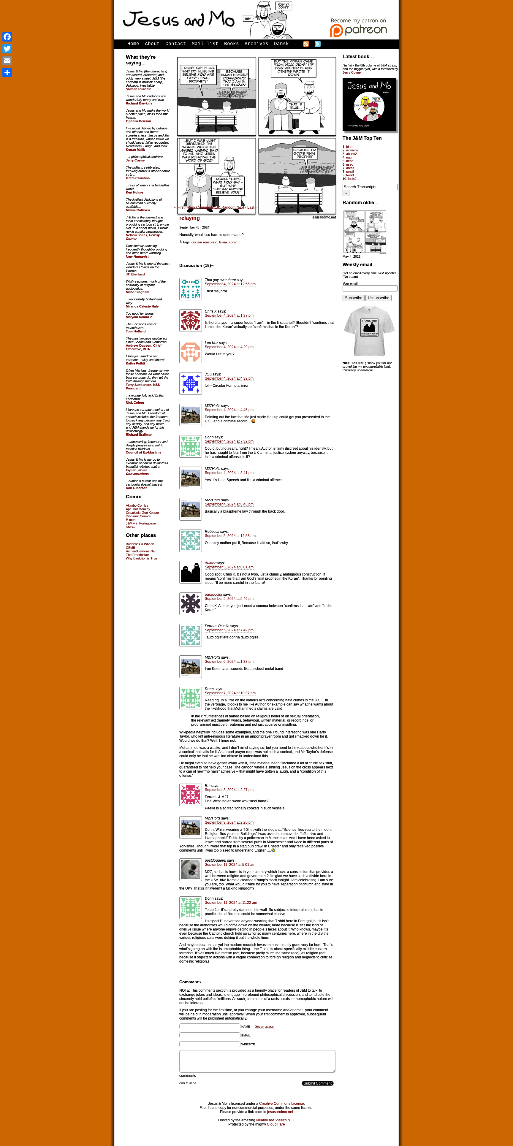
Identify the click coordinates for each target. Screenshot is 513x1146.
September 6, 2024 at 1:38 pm (229, 662)
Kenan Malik (135, 149)
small (350, 171)
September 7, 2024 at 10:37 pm (230, 693)
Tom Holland (136, 331)
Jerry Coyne (352, 72)
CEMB (130, 547)
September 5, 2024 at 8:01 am (229, 567)
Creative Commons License (281, 1103)
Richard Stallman (139, 434)
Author (210, 563)
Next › (241, 207)
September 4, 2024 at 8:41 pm (229, 473)
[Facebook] (7, 37)
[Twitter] (7, 49)
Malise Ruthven (138, 210)
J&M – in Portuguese (141, 523)
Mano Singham (137, 292)
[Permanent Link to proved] (365, 253)
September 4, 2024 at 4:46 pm (229, 410)
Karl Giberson (137, 488)
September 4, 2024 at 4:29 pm (229, 347)
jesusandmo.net (280, 1112)
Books (231, 44)
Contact (175, 44)
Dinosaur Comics (138, 516)
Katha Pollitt (135, 363)
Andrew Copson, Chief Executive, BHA (144, 347)
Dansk (281, 44)
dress (350, 168)
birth (349, 146)
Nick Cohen (135, 402)
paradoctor (213, 594)
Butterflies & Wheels (140, 544)
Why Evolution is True (141, 558)
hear (349, 161)
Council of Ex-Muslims (143, 452)
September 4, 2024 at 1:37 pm (229, 315)
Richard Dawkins (139, 103)
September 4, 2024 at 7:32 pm (229, 441)
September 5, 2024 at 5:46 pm (229, 599)
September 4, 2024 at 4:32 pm (229, 378)
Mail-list (205, 44)
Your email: (350, 283)
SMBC (130, 527)
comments (187, 1076)
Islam (223, 242)
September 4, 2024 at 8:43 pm (229, 504)
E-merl (130, 520)
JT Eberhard (135, 274)
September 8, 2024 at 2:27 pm (229, 790)
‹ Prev (190, 207)
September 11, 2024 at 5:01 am (230, 865)
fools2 (352, 178)
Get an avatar (264, 1026)
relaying (189, 218)
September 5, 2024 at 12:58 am (230, 536)
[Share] (7, 72)
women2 (352, 150)
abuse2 (351, 154)
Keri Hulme (134, 192)
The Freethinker (137, 555)
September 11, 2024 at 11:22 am (231, 903)
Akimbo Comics (137, 505)
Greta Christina (138, 178)
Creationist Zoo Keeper (142, 512)
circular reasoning (204, 242)
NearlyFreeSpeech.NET (275, 1120)
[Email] (7, 60)
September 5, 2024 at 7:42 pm (229, 630)
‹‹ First (179, 207)
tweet (350, 175)
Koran (233, 242)
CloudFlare (276, 1124)
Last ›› (252, 207)
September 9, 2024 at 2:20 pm (229, 822)
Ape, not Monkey (138, 509)
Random (228, 207)
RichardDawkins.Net (141, 551)
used (349, 164)
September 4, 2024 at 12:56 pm (230, 284)
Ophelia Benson (138, 121)
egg (349, 157)
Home (133, 44)
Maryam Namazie (139, 317)
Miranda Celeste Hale (142, 306)
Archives (256, 44)
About (152, 44)
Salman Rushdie (138, 89)
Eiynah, (137, 471)
